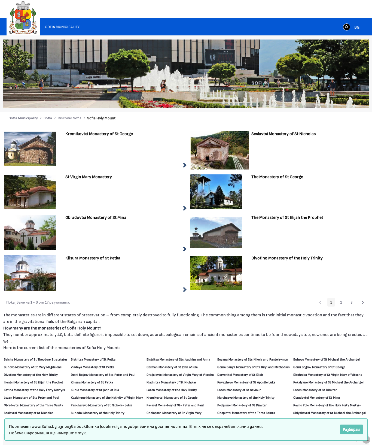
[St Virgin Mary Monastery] (30, 191)
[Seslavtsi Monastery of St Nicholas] (219, 149)
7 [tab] (347, 98)
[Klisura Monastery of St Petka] (30, 272)
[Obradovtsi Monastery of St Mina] (30, 231)
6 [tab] (342, 98)
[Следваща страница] (363, 302)
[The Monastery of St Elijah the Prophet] (216, 231)
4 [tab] (331, 98)
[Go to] (23, 17)
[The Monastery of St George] (216, 191)
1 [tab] (315, 98)
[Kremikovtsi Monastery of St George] (30, 148)
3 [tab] (326, 98)
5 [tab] (337, 98)
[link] (346, 27)
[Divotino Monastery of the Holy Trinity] (216, 272)
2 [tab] (320, 98)
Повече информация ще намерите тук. (48, 432)
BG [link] (356, 26)
